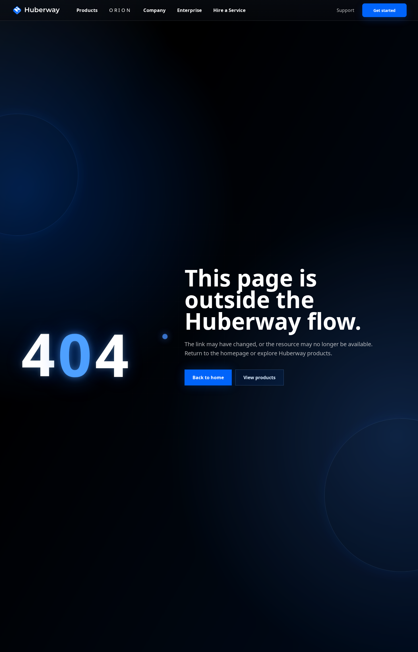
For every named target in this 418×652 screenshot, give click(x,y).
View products (259, 377)
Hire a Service (229, 10)
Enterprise (189, 10)
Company (154, 10)
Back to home (208, 377)
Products (87, 10)
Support (345, 10)
